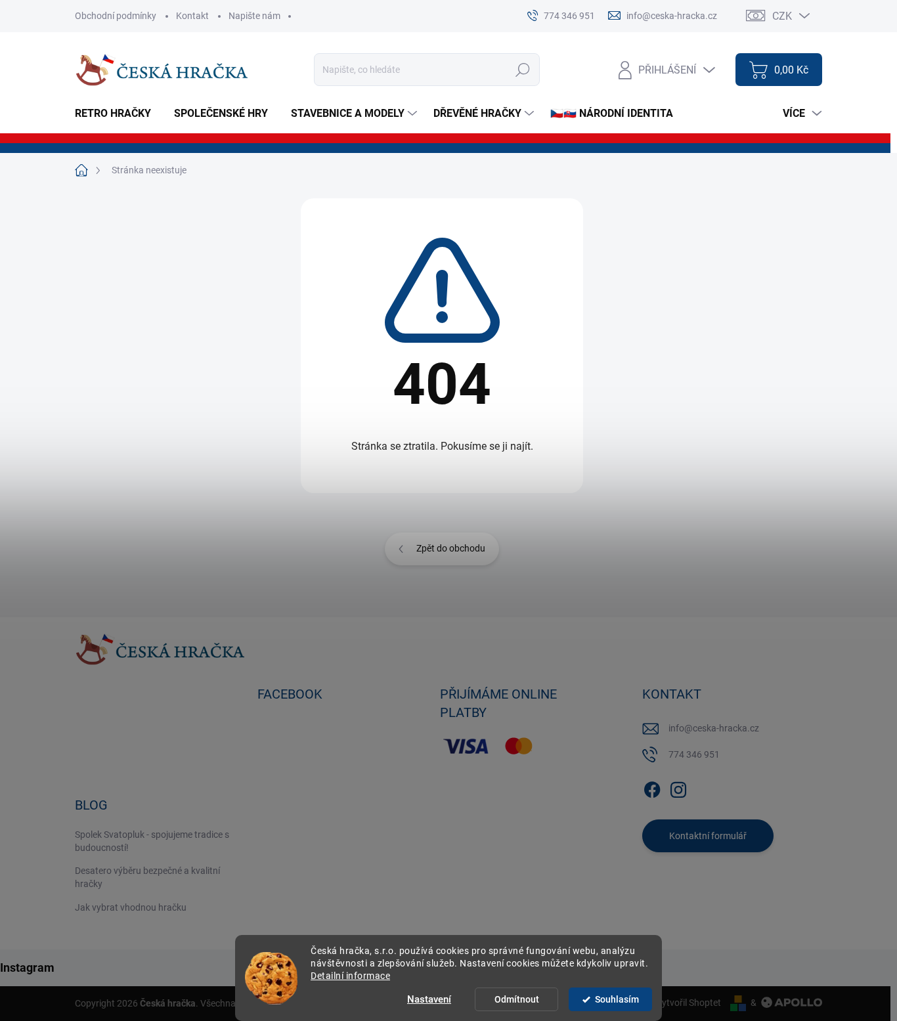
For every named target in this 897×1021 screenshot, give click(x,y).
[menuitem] (118, 113)
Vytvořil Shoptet (688, 1002)
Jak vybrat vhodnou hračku (130, 907)
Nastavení (429, 999)
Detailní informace (350, 975)
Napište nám (254, 16)
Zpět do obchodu (450, 548)
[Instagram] (678, 787)
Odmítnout (516, 999)
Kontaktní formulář (708, 836)
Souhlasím (617, 999)
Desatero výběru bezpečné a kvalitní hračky (147, 877)
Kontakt (192, 16)
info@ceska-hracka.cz (713, 728)
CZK (782, 16)
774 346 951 (694, 754)
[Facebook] (652, 787)
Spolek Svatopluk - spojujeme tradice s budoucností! (152, 841)
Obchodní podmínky (115, 16)
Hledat (523, 69)
